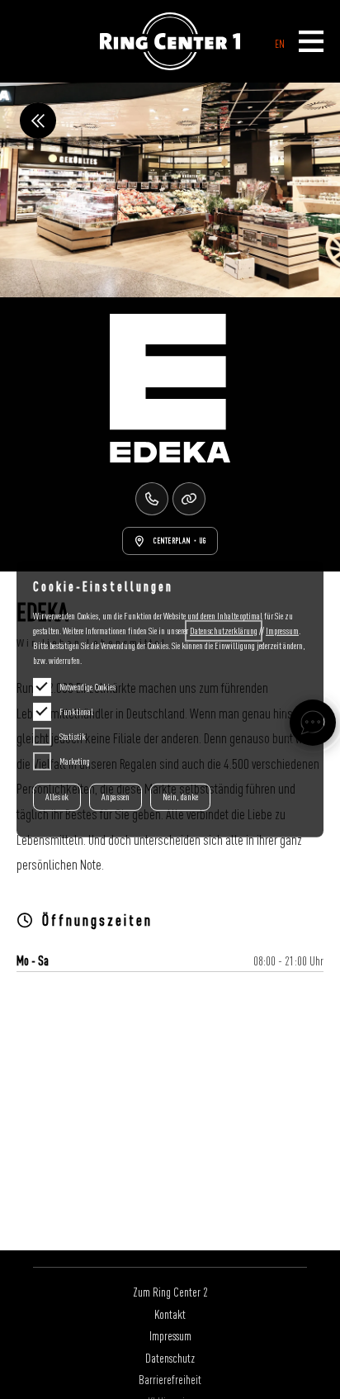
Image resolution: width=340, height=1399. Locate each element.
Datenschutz (170, 1357)
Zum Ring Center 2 (170, 1291)
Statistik (72, 736)
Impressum (170, 1335)
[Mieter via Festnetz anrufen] (151, 498)
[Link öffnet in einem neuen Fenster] (188, 498)
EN (280, 43)
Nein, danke (180, 797)
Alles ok (56, 797)
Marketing (74, 761)
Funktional (76, 712)
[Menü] (311, 43)
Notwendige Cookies (87, 687)
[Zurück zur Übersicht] (38, 120)
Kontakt (170, 1314)
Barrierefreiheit (170, 1379)
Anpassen (116, 797)
